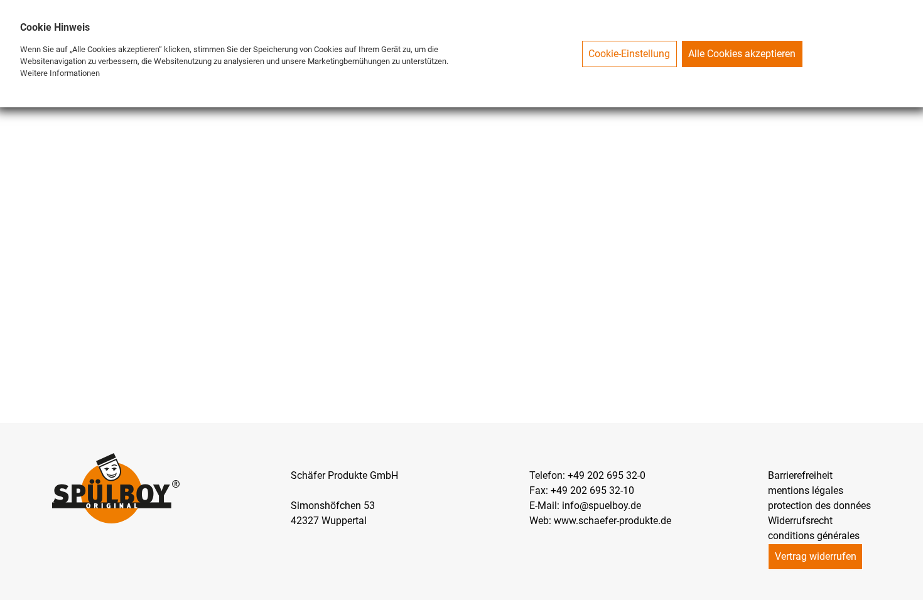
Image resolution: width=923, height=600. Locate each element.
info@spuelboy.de (601, 506)
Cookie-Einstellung (629, 54)
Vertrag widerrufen (815, 556)
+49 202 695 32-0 (606, 475)
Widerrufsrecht (800, 521)
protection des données (819, 506)
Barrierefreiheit (800, 475)
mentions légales (805, 490)
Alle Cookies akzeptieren (742, 54)
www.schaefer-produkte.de (612, 521)
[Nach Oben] (913, 590)
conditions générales (814, 536)
